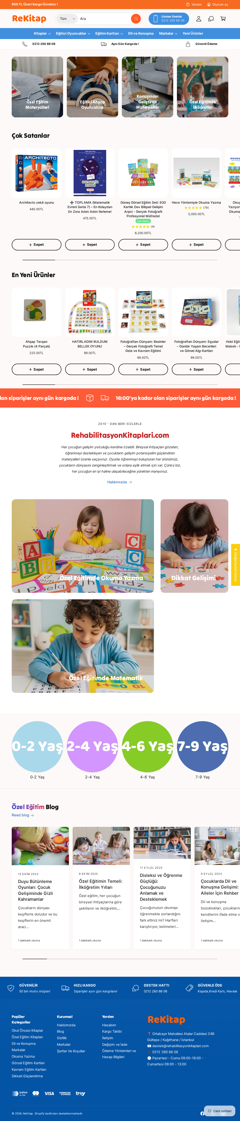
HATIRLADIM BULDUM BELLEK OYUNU (90, 344)
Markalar (18, 1050)
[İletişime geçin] (211, 19)
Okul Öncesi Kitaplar (27, 1030)
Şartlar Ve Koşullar (71, 1051)
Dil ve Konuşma (24, 1043)
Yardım (196, 4)
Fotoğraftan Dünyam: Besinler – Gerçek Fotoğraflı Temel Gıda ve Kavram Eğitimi (143, 346)
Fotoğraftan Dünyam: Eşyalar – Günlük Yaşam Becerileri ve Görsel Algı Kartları (196, 346)
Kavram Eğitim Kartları (29, 1069)
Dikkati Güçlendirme (27, 1076)
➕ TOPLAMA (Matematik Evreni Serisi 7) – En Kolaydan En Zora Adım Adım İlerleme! (90, 206)
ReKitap (28, 1113)
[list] (120, 44)
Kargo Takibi (112, 1031)
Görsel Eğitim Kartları (28, 1063)
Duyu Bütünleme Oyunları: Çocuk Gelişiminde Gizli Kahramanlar (35, 890)
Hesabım (109, 1025)
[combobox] (110, 19)
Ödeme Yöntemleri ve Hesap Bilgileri (119, 1054)
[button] (223, 19)
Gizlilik (62, 1038)
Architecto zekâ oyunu (36, 202)
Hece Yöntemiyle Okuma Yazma (196, 202)
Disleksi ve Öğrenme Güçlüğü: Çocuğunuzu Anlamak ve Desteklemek (161, 887)
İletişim (107, 1038)
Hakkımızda (117, 482)
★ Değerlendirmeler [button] (235, 565)
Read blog (20, 815)
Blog (60, 1031)
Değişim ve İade (114, 1044)
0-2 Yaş (37, 777)
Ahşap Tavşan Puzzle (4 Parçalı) (36, 344)
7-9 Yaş (202, 777)
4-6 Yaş (147, 777)
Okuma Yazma (23, 1056)
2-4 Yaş (92, 777)
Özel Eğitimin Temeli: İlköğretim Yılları (100, 884)
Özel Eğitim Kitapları (27, 1037)
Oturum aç (220, 4)
